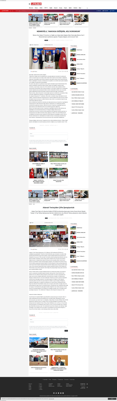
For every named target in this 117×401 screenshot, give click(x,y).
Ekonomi (31, 7)
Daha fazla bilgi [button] (51, 398)
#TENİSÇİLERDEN (46, 312)
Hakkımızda (61, 379)
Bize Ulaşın (72, 379)
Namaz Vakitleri (69, 386)
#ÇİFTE (51, 312)
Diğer (80, 7)
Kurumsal (66, 379)
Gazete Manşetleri (69, 384)
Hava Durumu (59, 386)
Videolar (99, 10)
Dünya (36, 7)
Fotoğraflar (106, 10)
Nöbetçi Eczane (51, 386)
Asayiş (60, 7)
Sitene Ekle (45, 379)
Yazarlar (112, 10)
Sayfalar (58, 384)
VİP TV (45, 7)
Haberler (30, 27)
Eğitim (70, 7)
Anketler (50, 384)
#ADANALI (41, 312)
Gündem (75, 7)
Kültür (41, 7)
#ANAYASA (47, 125)
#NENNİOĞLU (42, 125)
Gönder (66, 144)
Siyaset (55, 7)
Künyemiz (55, 379)
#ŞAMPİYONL (55, 312)
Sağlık (50, 7)
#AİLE (55, 125)
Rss (50, 379)
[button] (11, 11)
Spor (34, 204)
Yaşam (65, 7)
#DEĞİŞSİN (52, 125)
